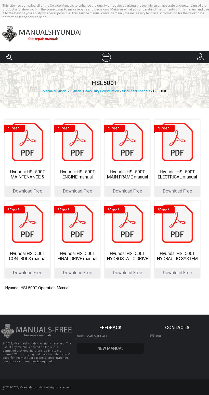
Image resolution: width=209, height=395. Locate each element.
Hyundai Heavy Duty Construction (94, 91)
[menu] (104, 56)
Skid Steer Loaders (136, 91)
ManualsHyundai (55, 91)
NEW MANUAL (110, 348)
